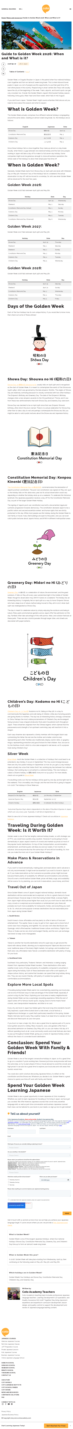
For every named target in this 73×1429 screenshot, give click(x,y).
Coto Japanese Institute (11, 1385)
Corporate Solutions (10, 1395)
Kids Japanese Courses (9, 1352)
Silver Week (12, 759)
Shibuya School (8, 1363)
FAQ (3, 1397)
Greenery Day (13, 592)
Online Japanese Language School (13, 1358)
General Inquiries (9, 9)
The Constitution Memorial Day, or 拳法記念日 (24, 487)
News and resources (14, 18)
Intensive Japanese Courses (11, 1341)
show (27, 72)
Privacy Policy (6, 1411)
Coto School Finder (10, 1387)
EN (20, 9)
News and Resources (10, 1392)
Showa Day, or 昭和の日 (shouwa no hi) (22, 385)
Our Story (6, 1380)
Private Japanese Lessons (10, 1349)
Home (4, 18)
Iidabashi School (8, 1368)
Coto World (7, 1382)
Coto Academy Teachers (38, 1291)
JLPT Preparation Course (10, 1347)
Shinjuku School (8, 1365)
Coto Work (6, 1390)
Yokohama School (9, 1373)
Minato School (7, 1370)
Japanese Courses (9, 1338)
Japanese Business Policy (10, 1414)
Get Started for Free (56, 1426)
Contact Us (6, 1375)
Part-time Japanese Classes (11, 1344)
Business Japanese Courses (11, 1355)
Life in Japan (23, 64)
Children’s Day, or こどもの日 (18, 711)
